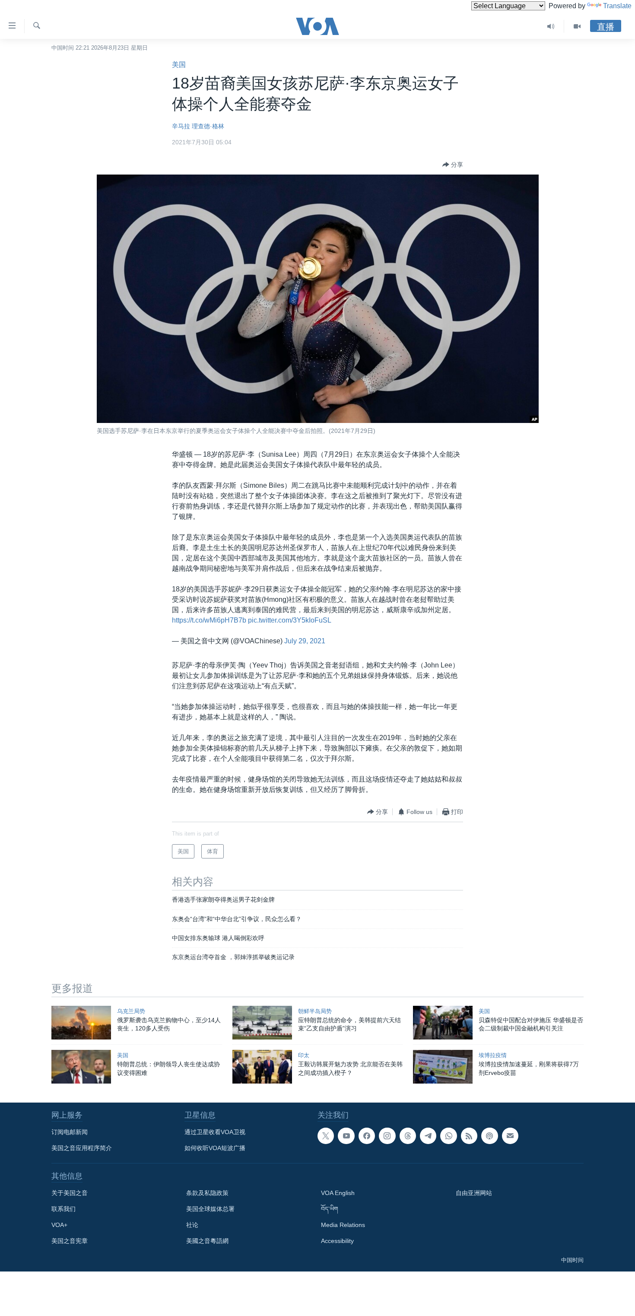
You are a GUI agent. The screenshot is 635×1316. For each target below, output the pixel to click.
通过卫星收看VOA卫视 (214, 1131)
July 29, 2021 (304, 641)
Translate (617, 6)
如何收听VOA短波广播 (214, 1147)
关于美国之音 (69, 1192)
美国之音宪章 (69, 1240)
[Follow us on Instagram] (387, 1136)
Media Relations (343, 1224)
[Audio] (551, 26)
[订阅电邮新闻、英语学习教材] (510, 1136)
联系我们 (63, 1208)
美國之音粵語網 (207, 1240)
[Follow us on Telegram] (428, 1136)
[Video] (577, 26)
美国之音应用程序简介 (81, 1147)
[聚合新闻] (469, 1136)
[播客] (489, 1136)
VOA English (338, 1192)
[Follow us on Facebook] (367, 1136)
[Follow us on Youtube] (346, 1136)
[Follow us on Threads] (408, 1136)
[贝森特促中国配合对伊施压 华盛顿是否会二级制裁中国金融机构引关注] (443, 1022)
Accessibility (337, 1240)
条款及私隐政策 (207, 1192)
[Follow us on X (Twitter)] (326, 1136)
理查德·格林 (208, 126)
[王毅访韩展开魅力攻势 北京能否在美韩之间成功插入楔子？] (262, 1067)
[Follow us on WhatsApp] (448, 1136)
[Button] (452, 164)
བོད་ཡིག (329, 1208)
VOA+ (59, 1224)
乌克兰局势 (131, 1011)
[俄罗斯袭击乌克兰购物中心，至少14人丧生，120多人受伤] (81, 1022)
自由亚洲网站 (474, 1192)
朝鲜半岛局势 (315, 1011)
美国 (179, 64)
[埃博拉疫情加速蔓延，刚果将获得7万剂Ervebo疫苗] (443, 1067)
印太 (303, 1055)
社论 (192, 1224)
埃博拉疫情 (493, 1055)
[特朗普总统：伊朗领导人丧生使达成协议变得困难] (81, 1067)
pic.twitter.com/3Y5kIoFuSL (289, 620)
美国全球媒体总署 (210, 1208)
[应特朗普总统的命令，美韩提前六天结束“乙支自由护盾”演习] (262, 1022)
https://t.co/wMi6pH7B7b (209, 620)
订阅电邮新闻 (69, 1131)
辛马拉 (181, 126)
